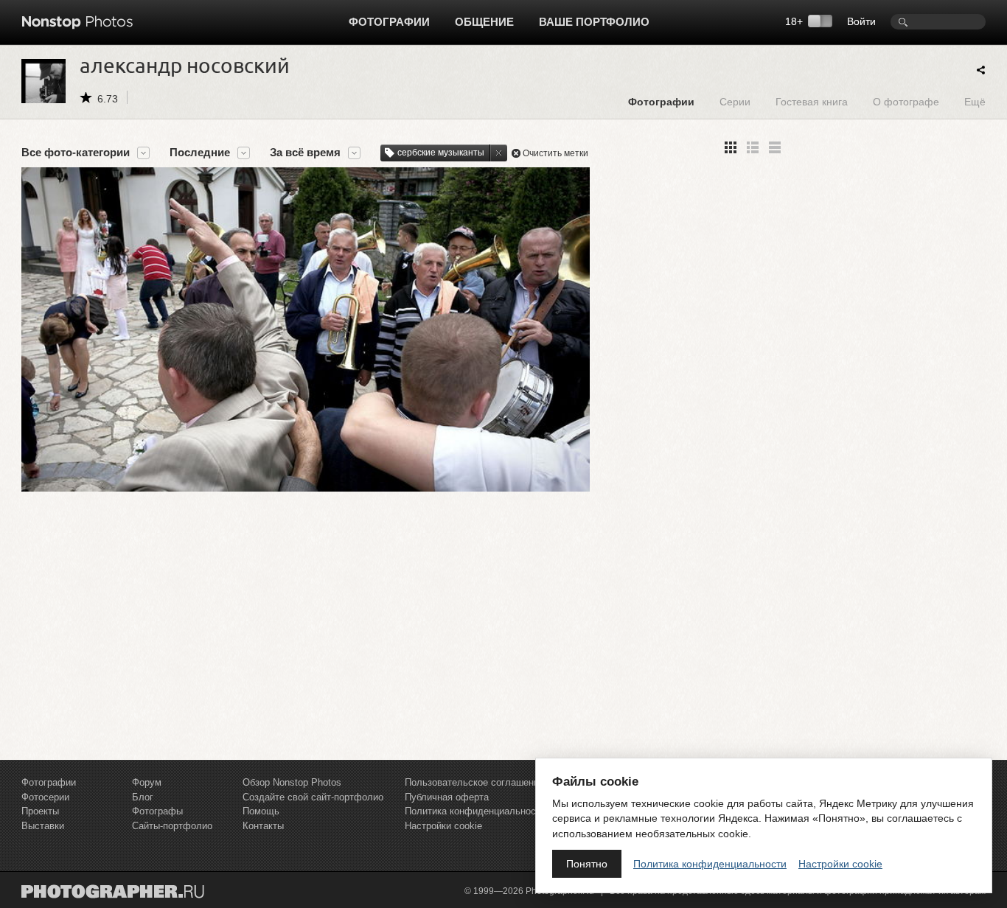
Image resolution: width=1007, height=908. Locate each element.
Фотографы (157, 811)
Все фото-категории (75, 152)
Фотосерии (45, 797)
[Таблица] (753, 147)
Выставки (42, 825)
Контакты (263, 825)
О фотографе (906, 101)
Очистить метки (555, 153)
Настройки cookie (443, 825)
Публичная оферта (447, 797)
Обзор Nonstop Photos (292, 782)
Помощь (261, 811)
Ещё (975, 101)
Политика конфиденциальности (475, 811)
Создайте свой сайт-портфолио (313, 797)
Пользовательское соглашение (474, 782)
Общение (484, 21)
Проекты (40, 811)
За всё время (305, 152)
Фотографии (389, 21)
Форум (146, 782)
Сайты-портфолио (172, 825)
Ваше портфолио (594, 21)
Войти (861, 21)
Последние (200, 152)
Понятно (586, 864)
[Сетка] (730, 147)
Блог (142, 797)
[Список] (775, 147)
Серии (734, 101)
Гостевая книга (812, 101)
